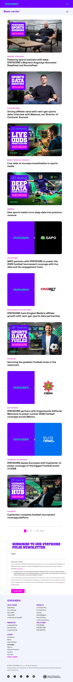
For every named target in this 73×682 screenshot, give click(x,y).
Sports (9, 647)
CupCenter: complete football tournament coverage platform (31, 516)
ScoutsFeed (19, 56)
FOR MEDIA (40, 625)
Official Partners (13, 649)
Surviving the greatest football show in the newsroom (31, 363)
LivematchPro (41, 608)
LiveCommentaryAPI (14, 618)
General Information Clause (51, 668)
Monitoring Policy (13, 670)
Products (25, 160)
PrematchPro (41, 610)
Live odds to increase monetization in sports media (32, 165)
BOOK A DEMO (12, 657)
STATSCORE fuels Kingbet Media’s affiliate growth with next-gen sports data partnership (33, 314)
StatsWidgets (41, 615)
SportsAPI (10, 613)
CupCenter (11, 359)
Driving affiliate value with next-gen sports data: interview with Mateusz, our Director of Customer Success (32, 114)
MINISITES (11, 622)
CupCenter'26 (12, 630)
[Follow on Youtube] (34, 676)
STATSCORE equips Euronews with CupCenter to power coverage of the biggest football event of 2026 (34, 465)
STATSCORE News (13, 108)
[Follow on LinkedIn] (8, 676)
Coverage (10, 645)
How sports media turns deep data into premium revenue (34, 214)
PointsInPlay (41, 618)
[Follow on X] (27, 676)
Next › (42, 531)
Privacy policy (11, 668)
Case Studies (12, 642)
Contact (10, 654)
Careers (10, 652)
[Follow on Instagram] (21, 676)
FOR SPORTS (40, 630)
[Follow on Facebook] (15, 676)
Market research (14, 160)
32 (37, 531)
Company (10, 637)
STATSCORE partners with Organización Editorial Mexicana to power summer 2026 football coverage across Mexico (34, 413)
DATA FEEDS (12, 605)
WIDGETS (40, 605)
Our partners (12, 258)
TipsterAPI (11, 615)
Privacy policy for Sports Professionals (29, 668)
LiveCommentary (42, 620)
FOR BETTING (41, 628)
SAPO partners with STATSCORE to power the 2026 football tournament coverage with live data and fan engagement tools (32, 264)
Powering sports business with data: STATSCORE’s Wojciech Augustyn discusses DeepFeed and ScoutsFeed (31, 62)
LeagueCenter (12, 625)
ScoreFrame (11, 628)
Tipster (39, 613)
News (9, 640)
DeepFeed (10, 56)
